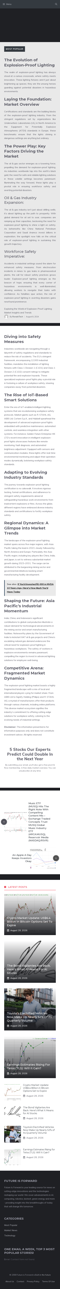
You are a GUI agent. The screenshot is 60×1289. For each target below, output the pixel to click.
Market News (10, 1230)
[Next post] (56, 858)
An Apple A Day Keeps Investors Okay (22, 858)
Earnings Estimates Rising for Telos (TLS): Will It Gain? (39, 1151)
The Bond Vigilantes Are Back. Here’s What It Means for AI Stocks (29, 969)
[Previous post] (4, 822)
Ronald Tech (17, 316)
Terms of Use (48, 1281)
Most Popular (14, 49)
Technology (9, 1235)
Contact (20, 1281)
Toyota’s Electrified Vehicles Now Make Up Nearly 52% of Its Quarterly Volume (29, 1017)
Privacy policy (33, 1281)
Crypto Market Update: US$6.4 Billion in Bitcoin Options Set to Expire (29, 921)
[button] (56, 4)
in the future (45, 1275)
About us (9, 1281)
